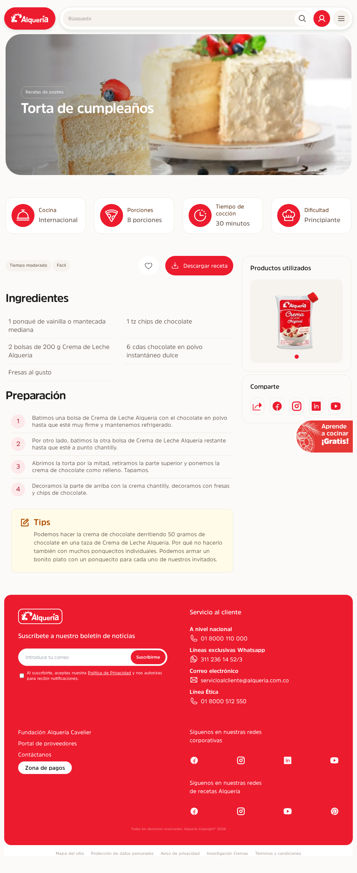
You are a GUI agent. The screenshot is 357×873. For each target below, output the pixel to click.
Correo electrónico (214, 671)
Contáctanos (34, 754)
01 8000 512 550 (223, 701)
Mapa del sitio (70, 853)
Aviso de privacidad (180, 853)
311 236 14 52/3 (221, 659)
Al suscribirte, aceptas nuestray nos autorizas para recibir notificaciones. (94, 676)
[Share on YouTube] (336, 406)
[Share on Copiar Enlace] (257, 406)
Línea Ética (204, 691)
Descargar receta (205, 265)
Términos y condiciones (278, 853)
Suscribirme (148, 657)
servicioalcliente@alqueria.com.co (245, 680)
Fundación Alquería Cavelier (54, 732)
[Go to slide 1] (297, 357)
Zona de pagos (45, 767)
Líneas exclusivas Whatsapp (227, 650)
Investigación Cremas (227, 853)
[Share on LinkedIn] (316, 406)
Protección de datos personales (122, 853)
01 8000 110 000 (224, 638)
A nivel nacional (211, 629)
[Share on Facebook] (277, 406)
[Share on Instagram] (297, 406)
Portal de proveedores (47, 743)
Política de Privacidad (109, 673)
